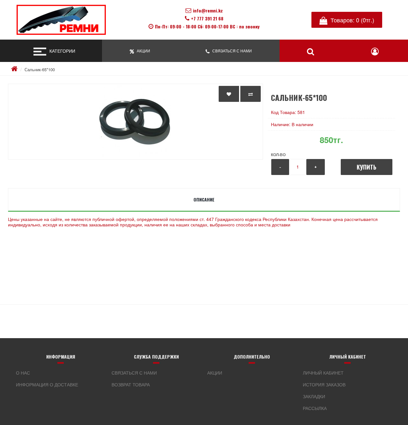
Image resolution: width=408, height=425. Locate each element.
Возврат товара (131, 384)
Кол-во (278, 154)
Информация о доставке (47, 384)
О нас (23, 372)
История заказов (324, 384)
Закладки (314, 396)
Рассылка (315, 408)
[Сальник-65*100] (135, 122)
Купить (366, 167)
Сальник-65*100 (40, 69)
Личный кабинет (323, 372)
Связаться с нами (134, 372)
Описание (204, 199)
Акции (214, 372)
